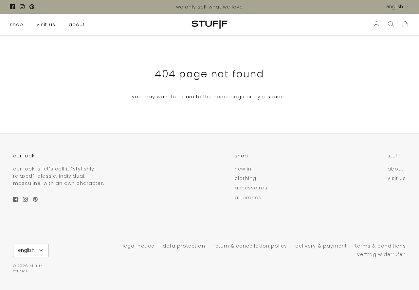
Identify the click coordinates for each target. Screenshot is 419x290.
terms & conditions (380, 246)
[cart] (405, 24)
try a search (270, 96)
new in (243, 169)
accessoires (251, 188)
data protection (184, 246)
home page (229, 96)
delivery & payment (321, 246)
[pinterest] (31, 6)
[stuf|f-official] (209, 24)
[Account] (375, 24)
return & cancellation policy (250, 246)
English (394, 6)
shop (16, 24)
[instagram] (22, 6)
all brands (248, 197)
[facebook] (12, 6)
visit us (46, 24)
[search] (391, 24)
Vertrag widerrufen (381, 254)
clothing (245, 178)
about (77, 24)
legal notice (139, 246)
